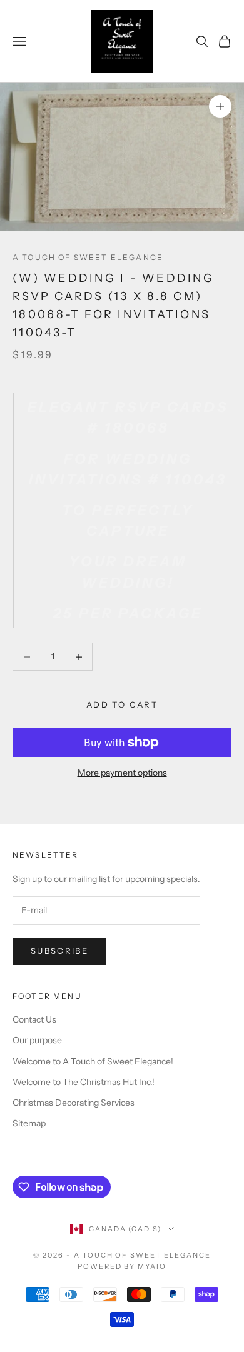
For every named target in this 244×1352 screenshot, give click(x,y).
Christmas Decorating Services (74, 1102)
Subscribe (59, 951)
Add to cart (122, 704)
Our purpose (37, 1040)
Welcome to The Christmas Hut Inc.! (84, 1082)
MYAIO (152, 1266)
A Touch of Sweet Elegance (88, 257)
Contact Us (34, 1019)
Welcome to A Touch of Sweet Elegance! (93, 1061)
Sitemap (29, 1123)
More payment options (122, 772)
